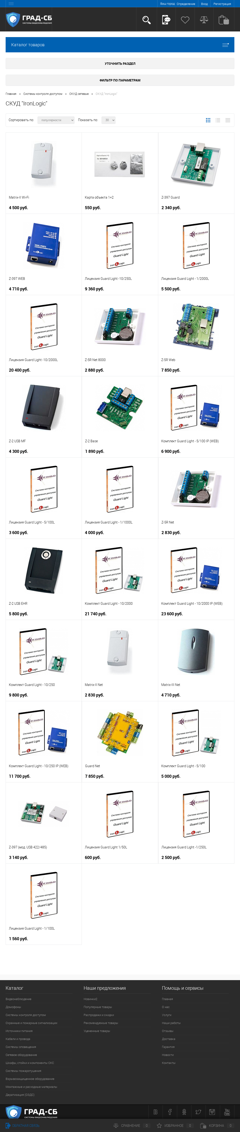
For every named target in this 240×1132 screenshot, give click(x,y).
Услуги (166, 1015)
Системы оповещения (21, 1047)
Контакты (169, 1063)
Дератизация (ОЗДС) (20, 1095)
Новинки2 (90, 999)
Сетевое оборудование (21, 1055)
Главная (167, 999)
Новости (168, 1055)
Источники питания (19, 1031)
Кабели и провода (18, 1039)
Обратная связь (25, 1126)
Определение (186, 4)
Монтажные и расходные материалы (31, 1087)
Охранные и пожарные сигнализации (31, 1023)
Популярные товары (98, 1007)
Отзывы (167, 1031)
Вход (204, 4)
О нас (166, 1007)
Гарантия (168, 1047)
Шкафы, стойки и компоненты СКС (30, 1063)
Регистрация (222, 4)
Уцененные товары (97, 1031)
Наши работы (171, 1023)
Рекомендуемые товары (101, 1023)
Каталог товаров (28, 44)
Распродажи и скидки (99, 1015)
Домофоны (13, 1007)
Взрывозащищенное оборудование (30, 1079)
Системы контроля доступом (26, 1015)
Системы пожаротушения (23, 1071)
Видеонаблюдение (18, 999)
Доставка (168, 1039)
